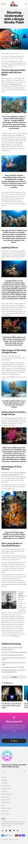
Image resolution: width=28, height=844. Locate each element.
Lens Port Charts (6, 788)
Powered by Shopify (13, 839)
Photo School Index (6, 794)
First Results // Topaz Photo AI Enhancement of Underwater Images (11, 705)
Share (15, 677)
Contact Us (4, 780)
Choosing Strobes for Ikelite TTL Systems (12, 667)
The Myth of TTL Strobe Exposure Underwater (13, 652)
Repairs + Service (6, 802)
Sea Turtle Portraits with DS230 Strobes (12, 655)
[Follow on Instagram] (6, 831)
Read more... (17, 636)
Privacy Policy (5, 797)
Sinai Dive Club (15, 84)
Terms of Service (6, 814)
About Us (3, 777)
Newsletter (4, 791)
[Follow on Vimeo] (14, 831)
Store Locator (5, 811)
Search (3, 805)
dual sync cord (13, 418)
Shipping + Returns (6, 808)
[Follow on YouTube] (10, 831)
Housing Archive (5, 785)
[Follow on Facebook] (2, 831)
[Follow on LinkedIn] (18, 831)
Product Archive (5, 800)
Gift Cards (4, 783)
